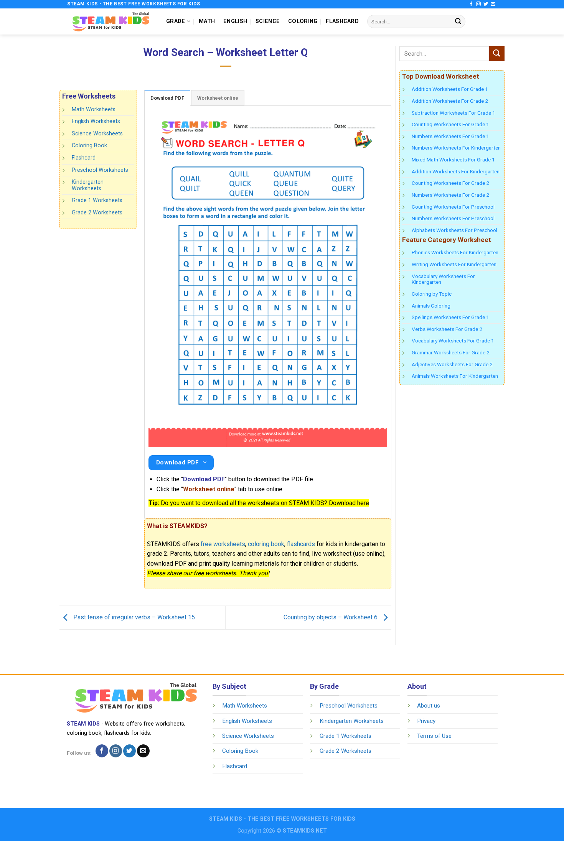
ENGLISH (235, 21)
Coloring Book (89, 145)
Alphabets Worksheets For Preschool (454, 230)
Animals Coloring (431, 306)
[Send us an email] (493, 4)
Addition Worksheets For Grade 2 (450, 101)
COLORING (302, 21)
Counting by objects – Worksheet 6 (331, 617)
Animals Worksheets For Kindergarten (455, 376)
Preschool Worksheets (100, 169)
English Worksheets (96, 121)
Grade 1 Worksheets (97, 200)
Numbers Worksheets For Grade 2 (450, 195)
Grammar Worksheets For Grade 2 (451, 352)
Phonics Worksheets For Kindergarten (455, 252)
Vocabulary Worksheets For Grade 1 (453, 340)
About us (428, 705)
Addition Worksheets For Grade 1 (450, 89)
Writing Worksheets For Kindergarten (454, 264)
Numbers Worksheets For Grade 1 (450, 136)
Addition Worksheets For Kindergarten (456, 171)
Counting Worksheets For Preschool (453, 207)
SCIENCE (268, 21)
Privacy (426, 721)
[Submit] (458, 21)
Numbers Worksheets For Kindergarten (456, 148)
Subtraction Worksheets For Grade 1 (453, 113)
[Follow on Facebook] (471, 4)
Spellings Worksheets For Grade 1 (450, 317)
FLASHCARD (342, 21)
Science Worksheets (97, 133)
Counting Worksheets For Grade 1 (450, 124)
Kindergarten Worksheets (88, 185)
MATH (207, 21)
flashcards (301, 544)
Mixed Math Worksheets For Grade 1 (453, 159)
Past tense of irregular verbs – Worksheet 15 (133, 617)
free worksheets (223, 544)
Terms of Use (434, 735)
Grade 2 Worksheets (97, 212)
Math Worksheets (93, 109)
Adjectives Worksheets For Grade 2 (452, 364)
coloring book (266, 544)
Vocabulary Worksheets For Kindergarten (443, 279)
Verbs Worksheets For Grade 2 (447, 329)
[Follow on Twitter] (485, 4)
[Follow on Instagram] (478, 4)
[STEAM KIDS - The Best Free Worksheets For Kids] (111, 21)
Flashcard (84, 158)
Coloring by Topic (432, 294)
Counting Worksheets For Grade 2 (450, 183)
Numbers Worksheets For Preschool (453, 218)
